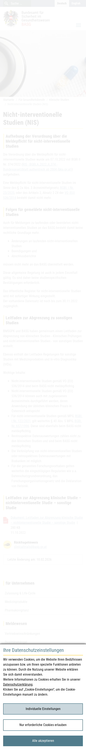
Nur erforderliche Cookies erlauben (43, 725)
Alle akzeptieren (43, 741)
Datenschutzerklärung (18, 684)
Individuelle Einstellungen (43, 709)
